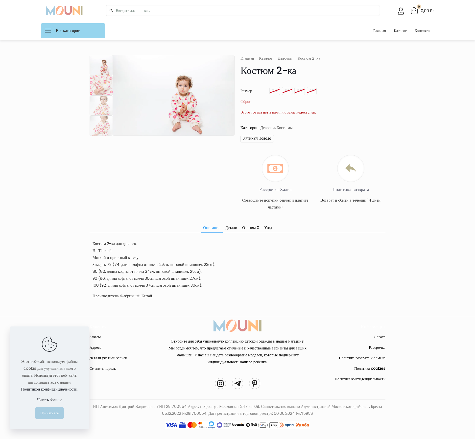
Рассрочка (377, 347)
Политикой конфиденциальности (49, 389)
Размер (246, 91)
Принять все (49, 413)
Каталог (266, 58)
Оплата (379, 336)
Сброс (245, 101)
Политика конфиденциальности (360, 378)
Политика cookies (369, 368)
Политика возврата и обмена (362, 357)
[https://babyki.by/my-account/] (401, 11)
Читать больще (49, 400)
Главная (247, 58)
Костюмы (285, 128)
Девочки (285, 58)
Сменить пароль (103, 368)
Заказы (95, 336)
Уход (268, 228)
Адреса (95, 347)
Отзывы (250, 228)
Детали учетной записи (108, 357)
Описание (211, 228)
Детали (231, 228)
